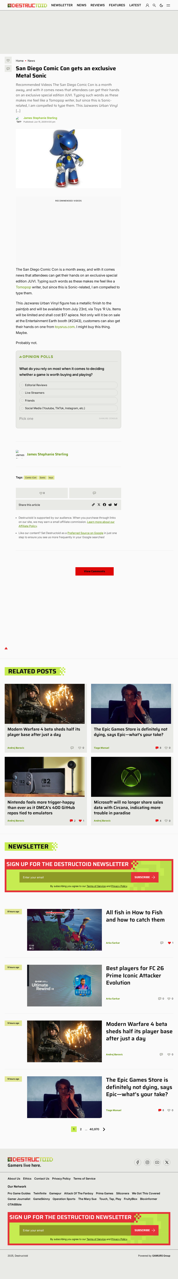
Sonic (42, 477)
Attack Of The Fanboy (78, 1193)
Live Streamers (34, 392)
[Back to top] (6, 648)
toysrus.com (65, 327)
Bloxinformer (148, 1199)
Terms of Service (96, 886)
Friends (30, 400)
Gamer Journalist (19, 1199)
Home (19, 60)
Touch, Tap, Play (110, 1199)
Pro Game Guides (19, 1193)
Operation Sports (64, 1199)
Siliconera (122, 1193)
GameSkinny (41, 1199)
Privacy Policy (119, 886)
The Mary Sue (87, 1199)
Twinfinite (39, 1193)
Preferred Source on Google (85, 533)
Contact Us (41, 1178)
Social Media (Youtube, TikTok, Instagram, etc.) (55, 408)
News (81, 5)
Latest (135, 5)
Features (117, 5)
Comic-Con (30, 477)
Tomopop (23, 287)
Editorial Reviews (36, 385)
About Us (14, 1178)
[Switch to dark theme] (161, 5)
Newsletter (62, 5)
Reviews (98, 5)
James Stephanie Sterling (40, 118)
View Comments (94, 571)
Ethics (27, 1178)
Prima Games (104, 1193)
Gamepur (55, 1193)
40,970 (94, 1129)
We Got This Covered (146, 1193)
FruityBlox (130, 1199)
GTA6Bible (15, 1204)
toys (51, 477)
